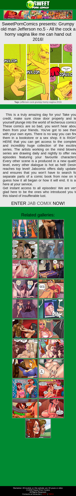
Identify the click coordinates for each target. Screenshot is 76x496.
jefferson (24, 102)
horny (46, 102)
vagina (52, 102)
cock (32, 102)
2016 (59, 102)
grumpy (38, 102)
